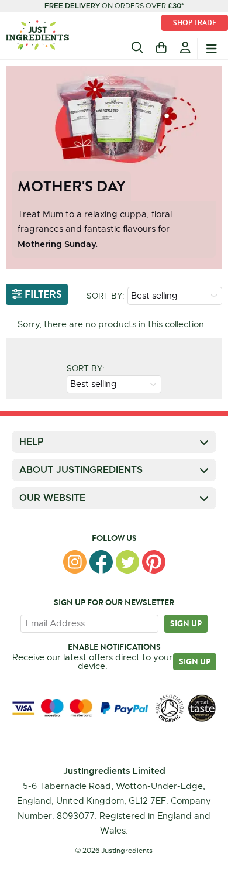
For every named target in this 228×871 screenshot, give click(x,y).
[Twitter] (127, 562)
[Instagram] (75, 562)
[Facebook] (101, 562)
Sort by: (106, 295)
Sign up (186, 623)
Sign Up (194, 661)
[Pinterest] (153, 562)
